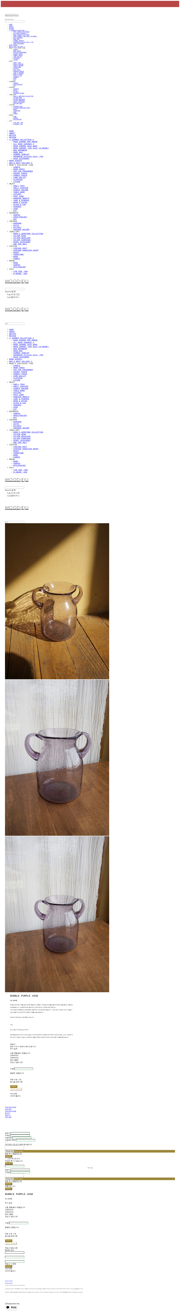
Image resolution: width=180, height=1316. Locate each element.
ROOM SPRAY (17, 51)
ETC (14, 80)
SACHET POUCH (17, 54)
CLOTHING (16, 58)
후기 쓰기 (9, 1163)
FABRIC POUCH (17, 55)
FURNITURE (16, 111)
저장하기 (8, 1156)
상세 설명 (8, 1109)
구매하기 (8, 1189)
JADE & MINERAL (18, 73)
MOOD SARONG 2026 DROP (21, 35)
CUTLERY (16, 68)
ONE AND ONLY (17, 103)
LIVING (15, 60)
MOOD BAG (16, 39)
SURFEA (15, 83)
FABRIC (15, 113)
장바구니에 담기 (11, 1243)
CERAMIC (16, 77)
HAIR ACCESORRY (18, 43)
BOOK (14, 112)
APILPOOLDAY (17, 119)
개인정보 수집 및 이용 (13, 1144)
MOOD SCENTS (13, 45)
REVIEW (11, 29)
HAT (14, 86)
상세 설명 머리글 (10, 1107)
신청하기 (8, 1266)
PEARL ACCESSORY (19, 102)
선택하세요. (14, 1055)
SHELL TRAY (17, 62)
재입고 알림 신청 (16, 1062)
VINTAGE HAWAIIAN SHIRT (21, 108)
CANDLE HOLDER (18, 65)
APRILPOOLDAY (17, 84)
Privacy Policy (9, 1283)
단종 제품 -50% (18, 122)
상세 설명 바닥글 (10, 1111)
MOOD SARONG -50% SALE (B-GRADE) (25, 36)
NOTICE (11, 27)
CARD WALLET (17, 57)
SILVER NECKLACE (19, 99)
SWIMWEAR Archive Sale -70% (23, 42)
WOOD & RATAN (17, 74)
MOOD (14, 116)
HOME (10, 24)
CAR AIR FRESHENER (19, 52)
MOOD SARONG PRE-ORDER (21, 32)
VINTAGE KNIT (17, 106)
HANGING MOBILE (18, 71)
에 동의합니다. (18, 1144)
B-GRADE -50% (17, 124)
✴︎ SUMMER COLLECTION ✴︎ (17, 30)
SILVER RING (17, 97)
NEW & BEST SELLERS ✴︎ (17, 46)
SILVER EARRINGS (19, 100)
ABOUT (11, 26)
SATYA (15, 90)
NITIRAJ (16, 92)
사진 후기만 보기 (14, 1159)
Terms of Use (8, 1281)
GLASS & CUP (17, 76)
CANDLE (15, 49)
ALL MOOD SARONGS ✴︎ (20, 33)
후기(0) (7, 1113)
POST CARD (16, 70)
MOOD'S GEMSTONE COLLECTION (23, 96)
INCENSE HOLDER (18, 93)
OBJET (15, 109)
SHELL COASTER (18, 64)
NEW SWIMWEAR (17, 38)
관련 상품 (8, 1117)
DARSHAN (16, 89)
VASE (14, 78)
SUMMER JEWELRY (18, 41)
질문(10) (8, 1115)
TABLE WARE (17, 67)
